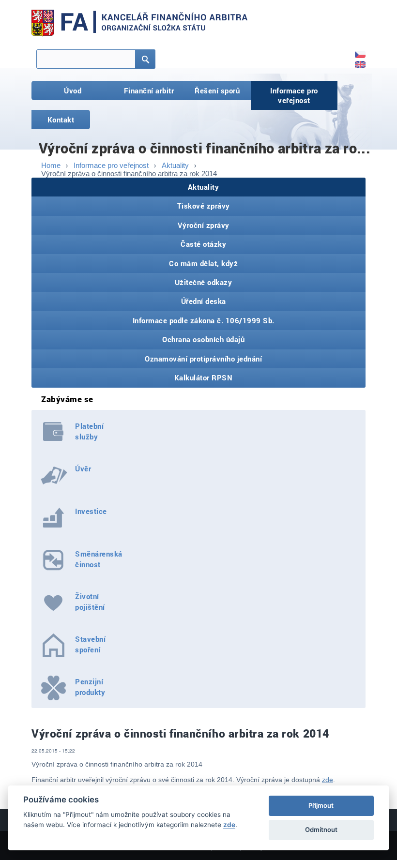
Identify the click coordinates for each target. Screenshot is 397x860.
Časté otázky (203, 244)
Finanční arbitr (149, 90)
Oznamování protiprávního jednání (203, 358)
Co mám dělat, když (203, 263)
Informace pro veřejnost (294, 95)
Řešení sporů (217, 90)
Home (51, 165)
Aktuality (175, 165)
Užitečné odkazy (203, 282)
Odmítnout (321, 829)
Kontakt (61, 119)
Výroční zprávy (203, 225)
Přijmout (321, 805)
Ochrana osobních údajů (203, 339)
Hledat (136, 63)
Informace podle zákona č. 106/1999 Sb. (204, 320)
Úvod (72, 90)
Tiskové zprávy (203, 206)
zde (327, 780)
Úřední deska (203, 301)
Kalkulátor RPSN (203, 377)
